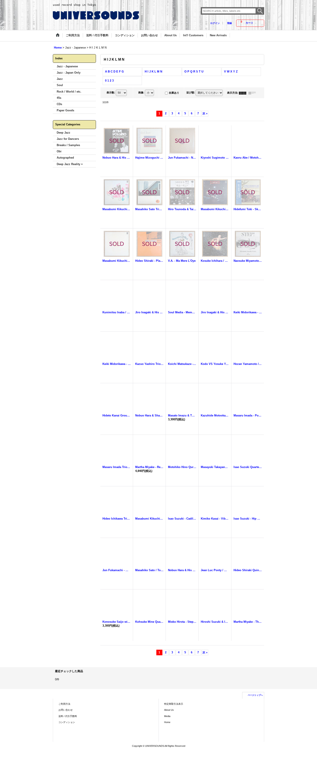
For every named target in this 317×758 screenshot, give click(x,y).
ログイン (215, 23)
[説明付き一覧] (253, 92)
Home (167, 722)
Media (167, 716)
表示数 (111, 92)
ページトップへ (255, 695)
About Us (169, 710)
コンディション (66, 722)
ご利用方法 (64, 704)
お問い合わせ (65, 710)
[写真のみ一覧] (243, 92)
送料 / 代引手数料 (67, 716)
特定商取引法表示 (173, 704)
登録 (229, 23)
